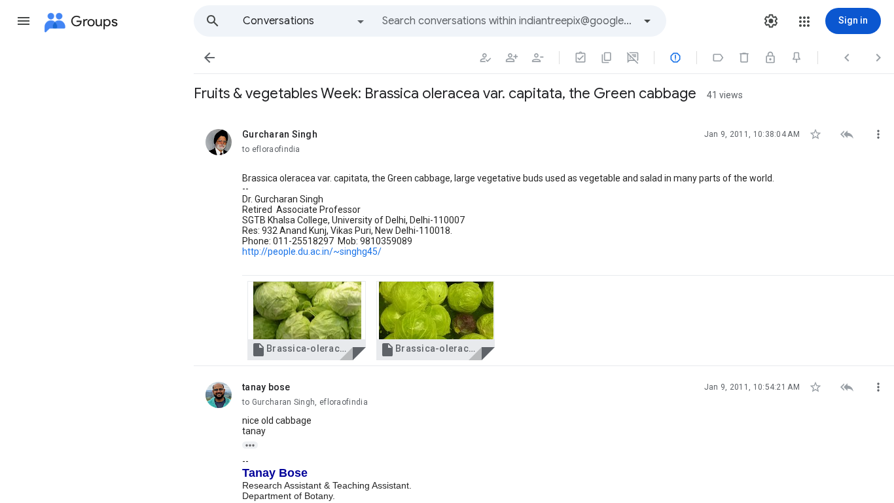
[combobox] (508, 21)
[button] (23, 21)
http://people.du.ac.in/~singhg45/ (312, 251)
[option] (304, 21)
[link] (306, 320)
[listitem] (544, 239)
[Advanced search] (647, 21)
